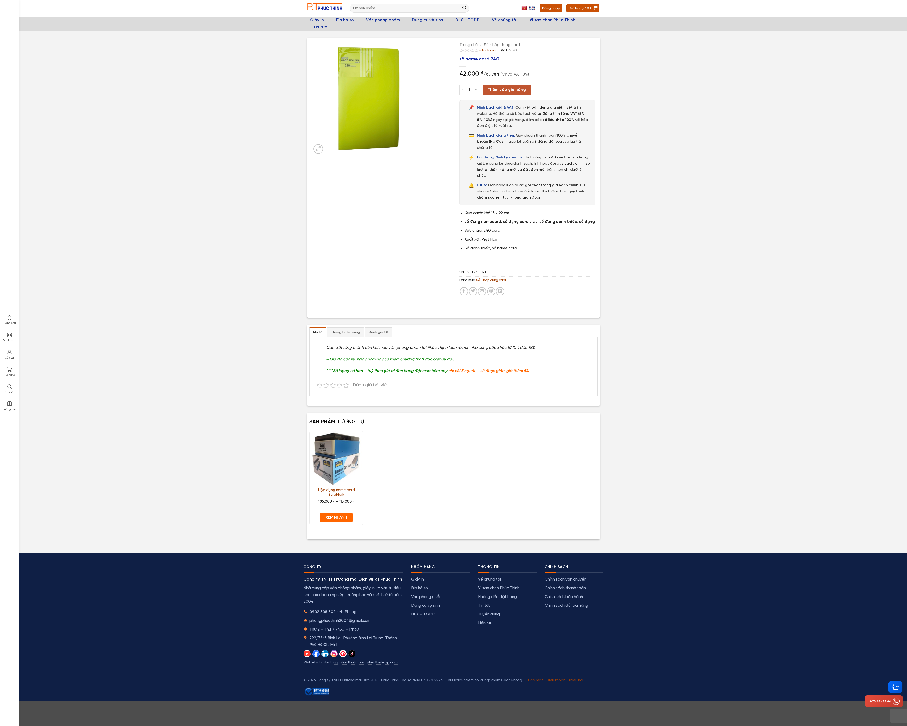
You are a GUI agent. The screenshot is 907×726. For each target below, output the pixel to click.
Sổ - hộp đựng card (502, 45)
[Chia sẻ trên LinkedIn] (500, 291)
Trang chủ (468, 45)
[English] (532, 8)
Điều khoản (555, 680)
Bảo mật (535, 680)
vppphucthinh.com (348, 662)
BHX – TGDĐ (467, 20)
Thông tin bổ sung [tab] (345, 332)
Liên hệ (484, 623)
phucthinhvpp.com (382, 662)
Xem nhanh (336, 518)
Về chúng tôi (504, 20)
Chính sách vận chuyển (565, 579)
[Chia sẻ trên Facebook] (464, 291)
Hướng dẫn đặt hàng (497, 597)
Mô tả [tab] (317, 332)
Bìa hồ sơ (345, 20)
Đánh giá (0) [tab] (378, 332)
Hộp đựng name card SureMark (336, 492)
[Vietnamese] (524, 8)
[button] (318, 149)
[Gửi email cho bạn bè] (482, 291)
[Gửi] (464, 8)
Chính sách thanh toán (565, 588)
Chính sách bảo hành (564, 597)
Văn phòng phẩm (383, 20)
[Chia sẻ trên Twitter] (473, 291)
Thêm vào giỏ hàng (507, 90)
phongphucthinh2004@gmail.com (339, 621)
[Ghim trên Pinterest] (491, 291)
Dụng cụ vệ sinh (427, 20)
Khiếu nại (576, 680)
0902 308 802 (322, 612)
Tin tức (320, 27)
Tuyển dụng (489, 614)
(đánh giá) (488, 50)
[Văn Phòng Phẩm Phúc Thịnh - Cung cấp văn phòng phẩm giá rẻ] (324, 8)
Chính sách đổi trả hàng (566, 605)
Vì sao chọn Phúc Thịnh (552, 20)
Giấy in (317, 20)
